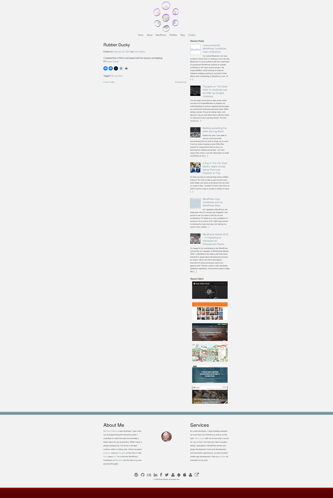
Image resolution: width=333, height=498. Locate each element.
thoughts (121, 453)
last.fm (149, 475)
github (143, 475)
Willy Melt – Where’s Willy (206, 358)
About (149, 35)
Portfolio (173, 35)
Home (140, 35)
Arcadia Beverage (202, 379)
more (105, 456)
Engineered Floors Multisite (207, 400)
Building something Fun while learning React (215, 129)
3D (112, 76)
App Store (185, 475)
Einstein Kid (180, 82)
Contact (191, 35)
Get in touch (200, 438)
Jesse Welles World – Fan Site (208, 295)
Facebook (161, 475)
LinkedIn (155, 475)
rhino (120, 76)
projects (106, 453)
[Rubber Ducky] (111, 61)
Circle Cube (108, 82)
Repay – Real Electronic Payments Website (205, 336)
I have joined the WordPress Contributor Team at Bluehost (214, 48)
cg (116, 76)
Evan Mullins (139, 52)
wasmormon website (203, 316)
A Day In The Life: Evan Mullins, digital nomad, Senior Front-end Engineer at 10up (215, 167)
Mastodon (196, 475)
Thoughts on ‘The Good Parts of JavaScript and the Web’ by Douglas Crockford (215, 91)
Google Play (179, 475)
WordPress (161, 35)
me (114, 456)
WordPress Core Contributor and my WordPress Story (213, 202)
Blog (182, 35)
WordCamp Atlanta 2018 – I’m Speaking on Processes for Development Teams (215, 239)
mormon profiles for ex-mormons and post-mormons (190, 475)
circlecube (166, 16)
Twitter (167, 475)
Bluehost (118, 460)
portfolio (222, 456)
